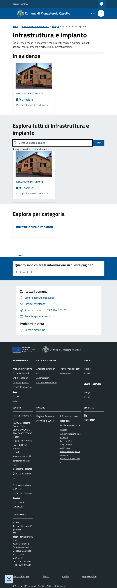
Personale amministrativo (22, 389)
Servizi (46, 576)
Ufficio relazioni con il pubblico (22, 495)
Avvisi (87, 373)
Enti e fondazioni (20, 377)
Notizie (87, 368)
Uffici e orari (18, 502)
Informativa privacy (69, 416)
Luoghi (55, 26)
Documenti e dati (21, 373)
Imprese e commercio (46, 382)
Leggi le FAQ (66, 441)
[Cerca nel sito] (99, 13)
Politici (16, 396)
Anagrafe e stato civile (46, 371)
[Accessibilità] (9, 579)
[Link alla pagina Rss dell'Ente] (85, 415)
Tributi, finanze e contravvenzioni (70, 371)
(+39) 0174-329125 (22, 441)
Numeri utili (18, 506)
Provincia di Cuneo (45, 420)
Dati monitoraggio (21, 576)
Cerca (98, 142)
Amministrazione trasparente (70, 435)
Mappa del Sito (89, 576)
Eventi (87, 397)
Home (15, 26)
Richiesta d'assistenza (70, 460)
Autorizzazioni (43, 377)
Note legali (65, 420)
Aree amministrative (22, 368)
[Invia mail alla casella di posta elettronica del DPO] (23, 527)
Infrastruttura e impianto (29, 93)
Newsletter (89, 419)
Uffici (15, 400)
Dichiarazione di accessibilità (70, 428)
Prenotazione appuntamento (70, 453)
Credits (65, 576)
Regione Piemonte (20, 3)
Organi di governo (21, 382)
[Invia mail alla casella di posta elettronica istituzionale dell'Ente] (23, 458)
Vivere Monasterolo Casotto (35, 26)
